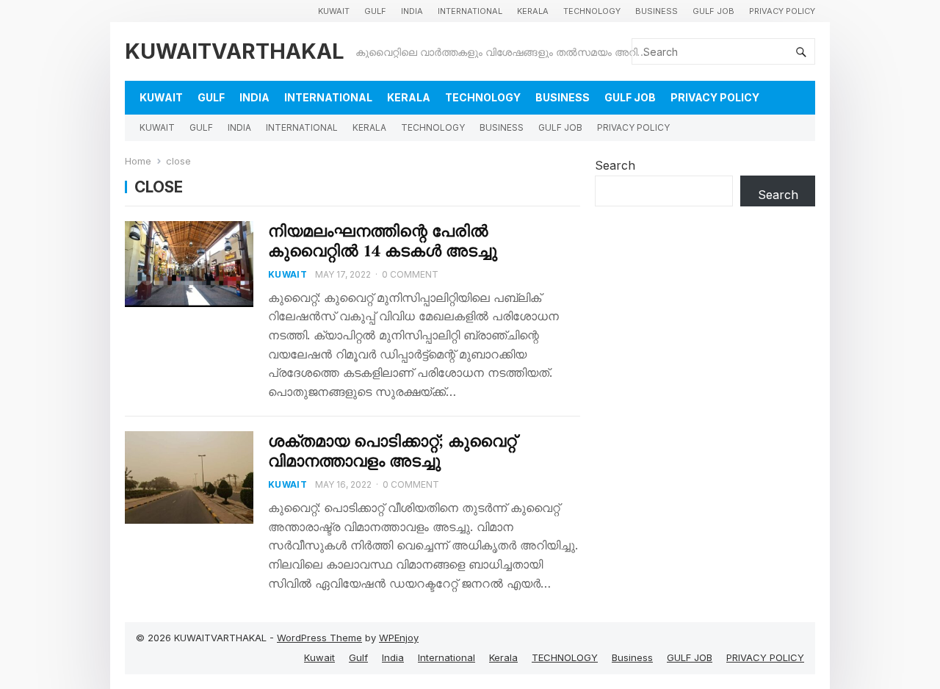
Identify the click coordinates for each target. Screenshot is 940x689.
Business (656, 11)
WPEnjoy (399, 637)
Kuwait (334, 11)
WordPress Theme (319, 637)
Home (138, 161)
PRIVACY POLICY (782, 11)
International (470, 11)
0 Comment (410, 274)
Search (615, 165)
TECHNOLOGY (592, 11)
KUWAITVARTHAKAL (234, 51)
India (412, 11)
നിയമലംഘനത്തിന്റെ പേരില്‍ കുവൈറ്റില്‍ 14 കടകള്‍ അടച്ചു (382, 240)
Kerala (533, 11)
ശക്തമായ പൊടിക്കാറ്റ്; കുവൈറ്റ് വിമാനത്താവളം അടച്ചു (392, 450)
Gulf (375, 11)
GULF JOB (713, 11)
